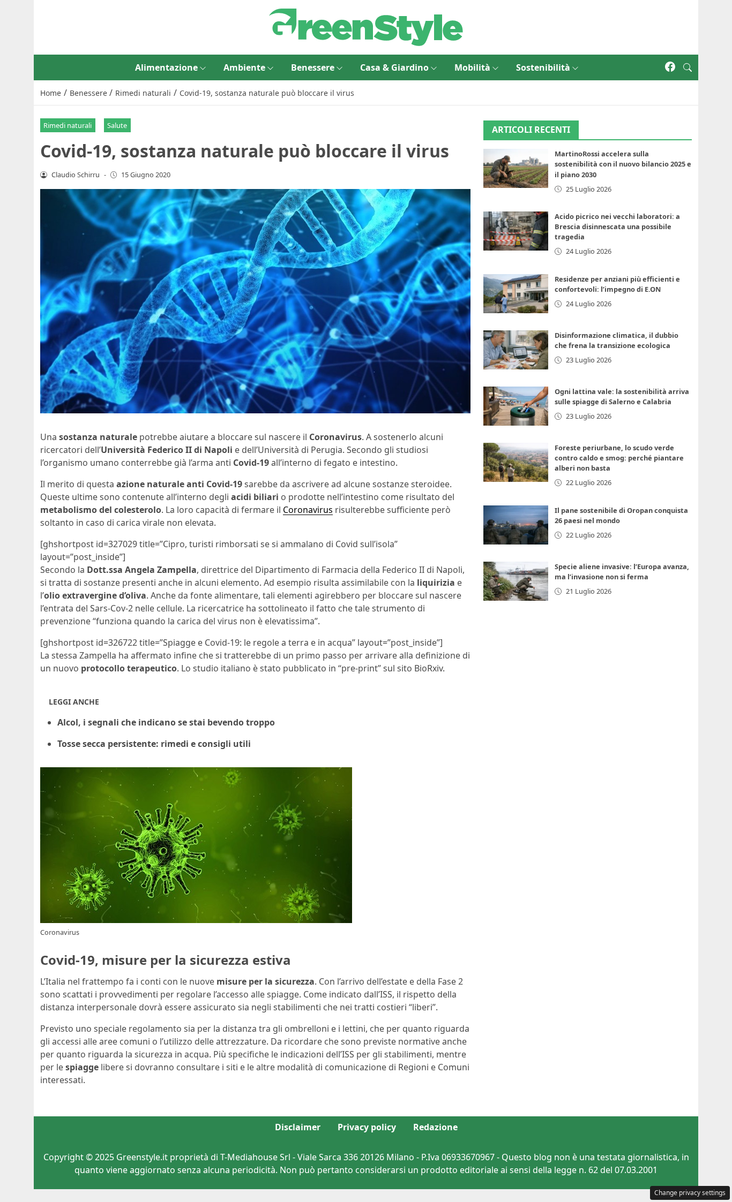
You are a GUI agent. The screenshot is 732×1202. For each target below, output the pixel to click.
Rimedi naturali (67, 125)
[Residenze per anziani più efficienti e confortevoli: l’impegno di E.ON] (516, 293)
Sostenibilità (543, 67)
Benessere (312, 67)
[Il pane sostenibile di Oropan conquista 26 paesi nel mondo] (516, 525)
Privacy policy (367, 1127)
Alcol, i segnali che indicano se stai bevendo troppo (166, 722)
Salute (117, 125)
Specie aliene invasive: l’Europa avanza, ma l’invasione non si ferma (622, 571)
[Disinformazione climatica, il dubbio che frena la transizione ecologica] (516, 349)
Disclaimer (297, 1127)
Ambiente (244, 67)
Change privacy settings (690, 1192)
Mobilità (472, 67)
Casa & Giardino (394, 67)
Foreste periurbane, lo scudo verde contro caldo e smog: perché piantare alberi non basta (619, 458)
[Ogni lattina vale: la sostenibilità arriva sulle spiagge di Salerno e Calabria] (516, 406)
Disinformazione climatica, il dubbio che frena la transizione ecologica (616, 340)
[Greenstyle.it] (366, 26)
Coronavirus (308, 510)
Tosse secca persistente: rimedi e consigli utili (154, 744)
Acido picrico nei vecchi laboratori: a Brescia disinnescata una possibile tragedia (617, 226)
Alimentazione (166, 67)
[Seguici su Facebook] (670, 67)
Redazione (435, 1127)
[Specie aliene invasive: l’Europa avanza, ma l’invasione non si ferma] (516, 581)
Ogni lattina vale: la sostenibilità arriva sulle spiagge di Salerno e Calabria (622, 396)
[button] (687, 67)
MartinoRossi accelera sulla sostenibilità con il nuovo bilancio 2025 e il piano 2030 (623, 164)
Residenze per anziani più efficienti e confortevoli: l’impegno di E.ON (617, 284)
